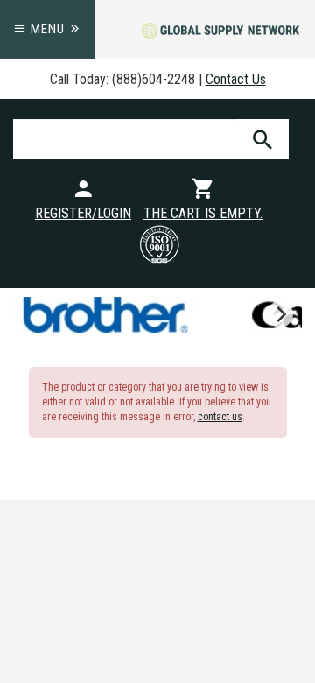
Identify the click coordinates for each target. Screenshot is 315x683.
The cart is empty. (203, 213)
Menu (47, 29)
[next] (280, 314)
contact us (220, 417)
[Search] (262, 139)
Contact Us (236, 79)
